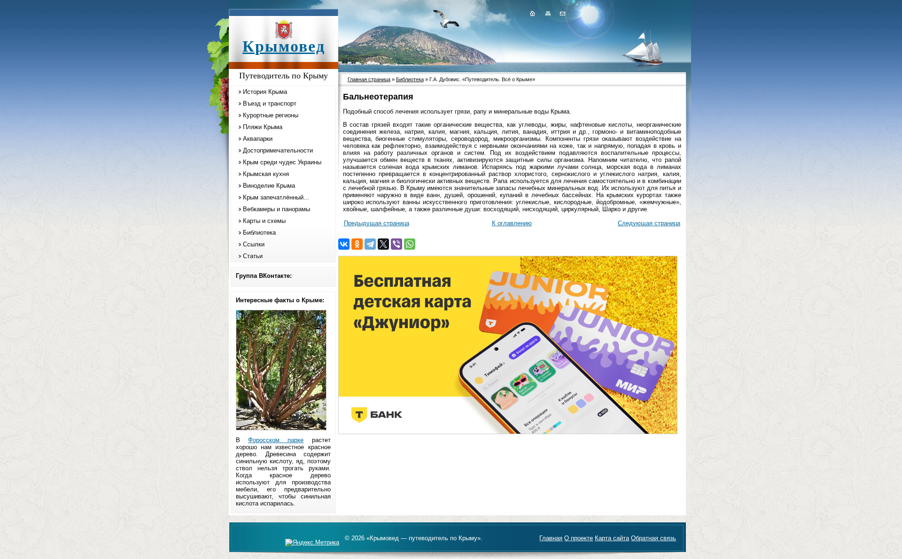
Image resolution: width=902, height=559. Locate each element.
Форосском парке (275, 440)
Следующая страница (649, 223)
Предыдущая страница (376, 223)
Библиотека (259, 232)
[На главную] (532, 13)
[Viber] (396, 244)
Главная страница (369, 79)
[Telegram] (370, 244)
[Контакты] (562, 13)
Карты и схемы (264, 220)
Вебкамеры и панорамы (276, 209)
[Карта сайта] (548, 13)
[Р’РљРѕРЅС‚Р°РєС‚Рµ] (344, 244)
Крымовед (283, 46)
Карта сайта (612, 538)
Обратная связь (653, 538)
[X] (383, 244)
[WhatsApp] (409, 244)
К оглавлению (512, 223)
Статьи (253, 256)
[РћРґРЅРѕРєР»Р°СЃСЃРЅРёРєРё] (357, 244)
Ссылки (253, 244)
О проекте (578, 538)
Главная (550, 538)
